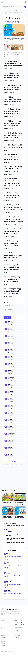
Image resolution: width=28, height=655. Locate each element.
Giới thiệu (17, 637)
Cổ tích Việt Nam (19, 622)
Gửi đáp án (7, 317)
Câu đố (18, 21)
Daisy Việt (3, 645)
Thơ (2, 630)
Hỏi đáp (3, 637)
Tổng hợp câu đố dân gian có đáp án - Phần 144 (15, 534)
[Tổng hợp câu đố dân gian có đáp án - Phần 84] (7, 511)
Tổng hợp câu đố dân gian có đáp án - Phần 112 (15, 526)
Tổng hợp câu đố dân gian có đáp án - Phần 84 (7, 517)
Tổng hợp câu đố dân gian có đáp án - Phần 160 (15, 539)
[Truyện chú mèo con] (2, 2)
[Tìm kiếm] (25, 7)
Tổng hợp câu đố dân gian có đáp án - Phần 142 (7, 503)
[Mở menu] (25, 2)
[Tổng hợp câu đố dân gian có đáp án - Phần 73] (20, 511)
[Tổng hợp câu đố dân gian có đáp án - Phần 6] (20, 497)
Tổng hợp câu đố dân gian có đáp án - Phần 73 (19, 517)
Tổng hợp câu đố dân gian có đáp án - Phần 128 (15, 530)
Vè (1, 632)
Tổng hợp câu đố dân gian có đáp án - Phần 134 (13, 557)
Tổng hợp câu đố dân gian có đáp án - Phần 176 (15, 543)
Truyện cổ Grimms (19, 624)
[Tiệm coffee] (14, 47)
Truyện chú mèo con (9, 10)
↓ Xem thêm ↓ (14, 461)
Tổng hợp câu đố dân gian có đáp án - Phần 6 (19, 503)
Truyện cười (18, 630)
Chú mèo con (4, 643)
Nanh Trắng (9, 21)
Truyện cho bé (18, 620)
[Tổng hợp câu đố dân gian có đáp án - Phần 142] (7, 497)
